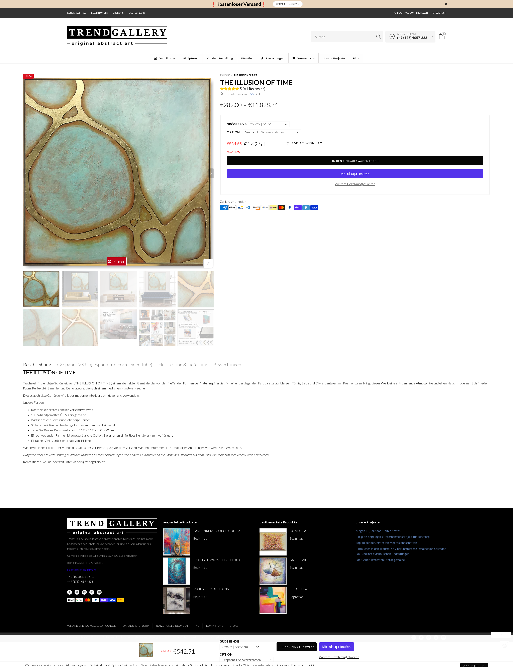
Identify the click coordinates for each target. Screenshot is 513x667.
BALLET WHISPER (303, 560)
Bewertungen (99, 12)
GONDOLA (298, 531)
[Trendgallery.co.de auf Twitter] (77, 592)
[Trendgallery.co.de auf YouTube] (99, 592)
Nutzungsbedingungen (172, 625)
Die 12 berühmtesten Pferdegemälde (380, 560)
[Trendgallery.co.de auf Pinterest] (84, 592)
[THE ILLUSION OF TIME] (118, 173)
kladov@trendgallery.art (81, 569)
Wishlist (441, 12)
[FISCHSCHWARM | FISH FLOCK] (176, 571)
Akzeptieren (474, 661)
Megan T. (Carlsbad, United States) (379, 531)
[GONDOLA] (273, 541)
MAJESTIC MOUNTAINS (211, 589)
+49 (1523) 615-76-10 (81, 576)
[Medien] (208, 263)
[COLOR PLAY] (273, 600)
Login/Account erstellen (412, 12)
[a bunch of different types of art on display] (196, 327)
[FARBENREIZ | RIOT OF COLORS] (176, 541)
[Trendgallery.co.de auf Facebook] (69, 592)
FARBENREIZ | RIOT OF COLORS (217, 531)
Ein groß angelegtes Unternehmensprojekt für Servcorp (393, 536)
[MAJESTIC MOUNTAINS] (176, 600)
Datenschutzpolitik (136, 625)
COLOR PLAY (299, 589)
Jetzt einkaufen (288, 4)
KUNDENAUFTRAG (76, 12)
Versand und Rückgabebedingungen (91, 625)
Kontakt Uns (214, 625)
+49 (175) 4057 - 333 (80, 581)
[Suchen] (378, 36)
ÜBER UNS (118, 12)
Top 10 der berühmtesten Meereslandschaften (386, 542)
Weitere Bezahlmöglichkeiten (355, 184)
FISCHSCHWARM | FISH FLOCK (216, 560)
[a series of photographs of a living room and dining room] (157, 327)
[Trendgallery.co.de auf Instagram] (91, 592)
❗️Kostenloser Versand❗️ (238, 4)
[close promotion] (446, 4)
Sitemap (234, 625)
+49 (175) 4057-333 (412, 37)
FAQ (197, 625)
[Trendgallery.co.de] (117, 36)
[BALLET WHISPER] (273, 571)
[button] (26, 173)
